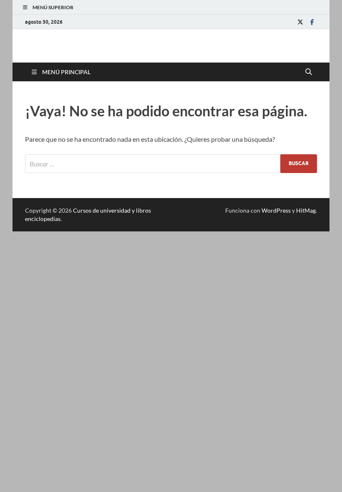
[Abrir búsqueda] (308, 72)
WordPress (276, 210)
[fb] (312, 22)
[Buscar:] (171, 163)
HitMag (306, 210)
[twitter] (300, 22)
